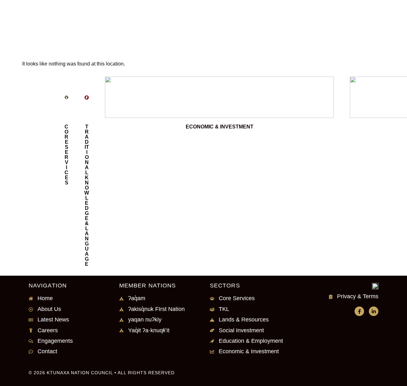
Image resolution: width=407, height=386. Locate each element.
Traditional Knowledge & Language (86, 195)
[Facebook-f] (359, 311)
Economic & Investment (219, 126)
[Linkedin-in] (373, 311)
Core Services (66, 154)
